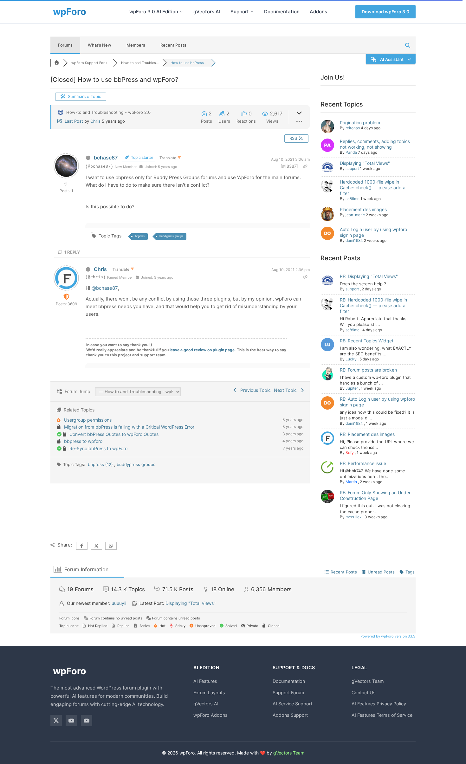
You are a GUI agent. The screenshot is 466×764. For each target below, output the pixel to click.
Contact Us (364, 692)
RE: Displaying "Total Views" (369, 276)
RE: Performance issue (363, 463)
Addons (318, 12)
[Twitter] (56, 720)
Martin (351, 481)
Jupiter (352, 388)
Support (239, 12)
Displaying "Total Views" (365, 163)
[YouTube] (71, 720)
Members (135, 45)
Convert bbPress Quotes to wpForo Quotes (114, 434)
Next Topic (286, 390)
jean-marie (355, 214)
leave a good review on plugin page (202, 349)
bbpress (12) (101, 464)
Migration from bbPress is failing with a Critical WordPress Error (129, 427)
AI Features (205, 681)
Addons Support (290, 715)
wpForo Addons (210, 715)
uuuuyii (119, 603)
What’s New (99, 45)
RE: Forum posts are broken (368, 369)
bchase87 (106, 157)
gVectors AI (206, 12)
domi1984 (354, 240)
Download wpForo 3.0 (385, 11)
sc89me (352, 198)
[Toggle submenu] (181, 12)
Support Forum (288, 692)
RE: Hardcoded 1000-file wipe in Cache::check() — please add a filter (373, 305)
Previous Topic (254, 390)
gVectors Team (368, 681)
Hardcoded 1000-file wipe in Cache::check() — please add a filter (372, 187)
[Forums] (57, 63)
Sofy (350, 452)
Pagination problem (360, 122)
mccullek (354, 517)
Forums (65, 45)
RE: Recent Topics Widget (366, 340)
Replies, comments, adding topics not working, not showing (375, 144)
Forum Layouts (209, 692)
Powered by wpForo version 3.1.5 (387, 636)
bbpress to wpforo (83, 441)
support (352, 168)
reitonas (353, 128)
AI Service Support (292, 703)
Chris (95, 121)
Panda (351, 152)
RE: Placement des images (367, 434)
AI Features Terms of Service (382, 715)
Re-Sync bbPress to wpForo (98, 448)
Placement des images (363, 209)
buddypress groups (171, 236)
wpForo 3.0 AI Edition (153, 12)
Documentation (282, 12)
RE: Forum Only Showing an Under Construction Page (375, 495)
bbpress (140, 236)
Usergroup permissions (88, 420)
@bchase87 (105, 288)
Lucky (351, 359)
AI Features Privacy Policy (379, 703)
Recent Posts (173, 45)
